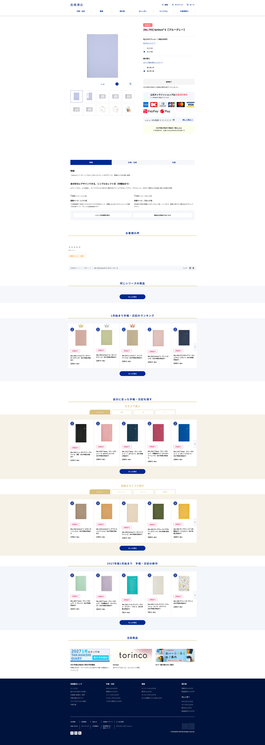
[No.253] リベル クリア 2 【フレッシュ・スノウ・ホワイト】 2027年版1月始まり (158, 606)
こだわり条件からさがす (114, 701)
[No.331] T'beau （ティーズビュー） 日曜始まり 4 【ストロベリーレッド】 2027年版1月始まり (158, 454)
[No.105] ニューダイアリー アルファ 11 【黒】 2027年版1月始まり (81, 454)
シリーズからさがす (112, 695)
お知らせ (94, 722)
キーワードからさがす (149, 688)
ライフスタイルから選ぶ (78, 701)
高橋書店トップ (75, 268)
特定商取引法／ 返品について (107, 727)
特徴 (91, 162)
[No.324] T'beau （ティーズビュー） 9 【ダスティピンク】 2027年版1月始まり (106, 453)
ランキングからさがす (113, 698)
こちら (180, 128)
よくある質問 (120, 722)
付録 (174, 162)
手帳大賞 (73, 704)
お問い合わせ (74, 726)
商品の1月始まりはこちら (162, 215)
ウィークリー (121, 492)
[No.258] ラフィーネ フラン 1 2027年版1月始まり (183, 602)
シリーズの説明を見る (102, 215)
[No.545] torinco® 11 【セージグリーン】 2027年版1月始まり (106, 356)
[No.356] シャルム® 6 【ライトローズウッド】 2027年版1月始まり (80, 358)
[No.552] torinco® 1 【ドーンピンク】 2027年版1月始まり (158, 357)
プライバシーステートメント (124, 726)
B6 (143, 412)
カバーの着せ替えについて (152, 62)
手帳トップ (87, 268)
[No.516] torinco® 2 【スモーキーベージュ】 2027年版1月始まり (80, 531)
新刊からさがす (147, 692)
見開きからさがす (112, 692)
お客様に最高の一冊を (77, 695)
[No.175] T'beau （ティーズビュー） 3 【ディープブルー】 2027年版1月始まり (183, 453)
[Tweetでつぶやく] (193, 268)
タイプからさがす (187, 705)
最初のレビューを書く (77, 256)
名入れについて (148, 43)
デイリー (143, 492)
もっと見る (132, 297)
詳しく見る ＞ (188, 119)
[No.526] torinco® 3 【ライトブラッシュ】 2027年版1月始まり (132, 533)
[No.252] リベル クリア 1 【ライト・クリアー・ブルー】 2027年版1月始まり (132, 606)
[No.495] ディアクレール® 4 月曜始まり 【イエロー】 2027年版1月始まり (183, 531)
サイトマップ (85, 726)
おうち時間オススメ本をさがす (152, 698)
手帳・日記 (81, 11)
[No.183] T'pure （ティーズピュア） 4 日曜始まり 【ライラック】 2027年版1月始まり (106, 603)
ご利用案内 (95, 726)
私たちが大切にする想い (78, 692)
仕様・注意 (132, 162)
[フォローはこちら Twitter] (79, 733)
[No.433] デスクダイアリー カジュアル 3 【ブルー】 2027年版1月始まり (184, 357)
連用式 (165, 492)
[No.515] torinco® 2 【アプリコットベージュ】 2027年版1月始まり (106, 531)
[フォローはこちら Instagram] (190, 268)
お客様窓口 (184, 11)
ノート (165, 412)
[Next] (117, 84)
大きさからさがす (112, 688)
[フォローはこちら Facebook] (71, 733)
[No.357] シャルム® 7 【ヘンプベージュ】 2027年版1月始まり (132, 356)
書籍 (101, 11)
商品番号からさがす (188, 692)
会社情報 (72, 722)
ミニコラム (163, 11)
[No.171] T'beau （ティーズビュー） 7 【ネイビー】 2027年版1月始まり (132, 453)
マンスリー (100, 492)
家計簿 (122, 11)
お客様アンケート (108, 722)
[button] (195, 347)
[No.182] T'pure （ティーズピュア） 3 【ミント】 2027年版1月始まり (80, 603)
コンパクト (100, 412)
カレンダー (143, 11)
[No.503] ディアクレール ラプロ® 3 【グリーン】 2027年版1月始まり (158, 531)
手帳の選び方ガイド (76, 698)
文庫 (121, 412)
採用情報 (83, 722)
